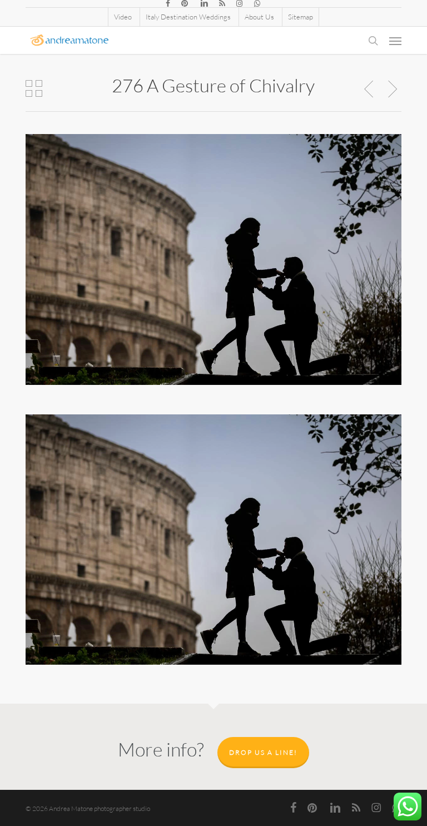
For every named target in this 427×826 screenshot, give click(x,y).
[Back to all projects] (34, 88)
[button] (395, 40)
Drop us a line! (263, 752)
